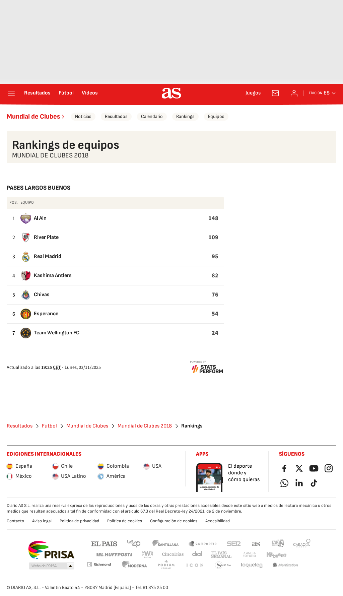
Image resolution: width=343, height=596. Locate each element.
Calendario (152, 116)
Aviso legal (42, 521)
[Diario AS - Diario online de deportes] (171, 93)
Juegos (253, 93)
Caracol (302, 543)
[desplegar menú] (11, 93)
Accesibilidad (217, 521)
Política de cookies (124, 521)
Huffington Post (113, 554)
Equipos (216, 116)
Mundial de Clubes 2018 (145, 426)
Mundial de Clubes (33, 117)
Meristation (285, 565)
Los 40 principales (134, 543)
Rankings (185, 116)
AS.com (256, 543)
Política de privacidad (79, 521)
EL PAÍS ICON (194, 565)
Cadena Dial (197, 554)
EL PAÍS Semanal (221, 554)
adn (277, 543)
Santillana (165, 543)
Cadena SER (233, 543)
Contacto (15, 521)
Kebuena (276, 554)
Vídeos (90, 93)
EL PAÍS (104, 543)
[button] (51, 566)
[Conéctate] (294, 93)
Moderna (134, 565)
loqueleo (252, 565)
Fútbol (66, 93)
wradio (147, 554)
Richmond (99, 564)
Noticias (83, 116)
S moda (223, 565)
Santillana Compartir (202, 543)
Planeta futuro (249, 554)
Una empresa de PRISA (51, 550)
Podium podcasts (166, 565)
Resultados (37, 93)
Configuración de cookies (173, 521)
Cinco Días (173, 554)
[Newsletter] (275, 93)
